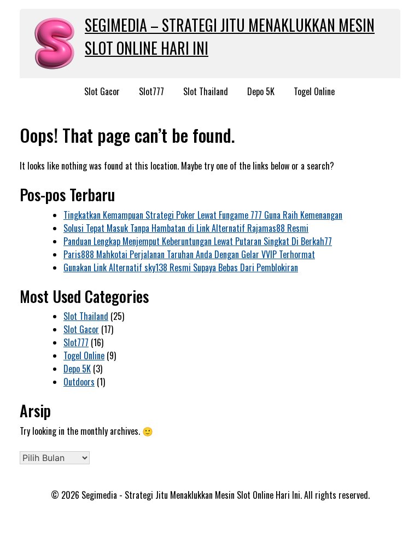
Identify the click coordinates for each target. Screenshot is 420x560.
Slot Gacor (102, 91)
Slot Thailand (205, 91)
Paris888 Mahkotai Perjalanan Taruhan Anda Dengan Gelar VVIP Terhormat (189, 254)
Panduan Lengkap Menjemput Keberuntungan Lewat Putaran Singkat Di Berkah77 (197, 241)
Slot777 (151, 91)
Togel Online (314, 91)
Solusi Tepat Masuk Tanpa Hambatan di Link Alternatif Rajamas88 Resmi (185, 228)
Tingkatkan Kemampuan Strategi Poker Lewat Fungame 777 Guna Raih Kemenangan (202, 214)
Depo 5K (261, 91)
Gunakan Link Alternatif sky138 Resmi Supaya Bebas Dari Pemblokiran (180, 267)
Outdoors (79, 381)
